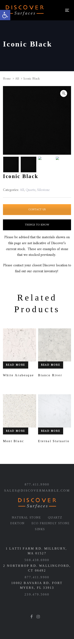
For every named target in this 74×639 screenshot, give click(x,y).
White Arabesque (18, 375)
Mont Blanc (13, 441)
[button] (5, 15)
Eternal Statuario (53, 441)
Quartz (55, 517)
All (17, 79)
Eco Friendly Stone (51, 523)
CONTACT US (37, 209)
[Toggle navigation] (54, 10)
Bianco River (50, 375)
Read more (15, 365)
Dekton (17, 523)
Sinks (40, 529)
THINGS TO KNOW (37, 224)
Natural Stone (26, 517)
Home (7, 79)
